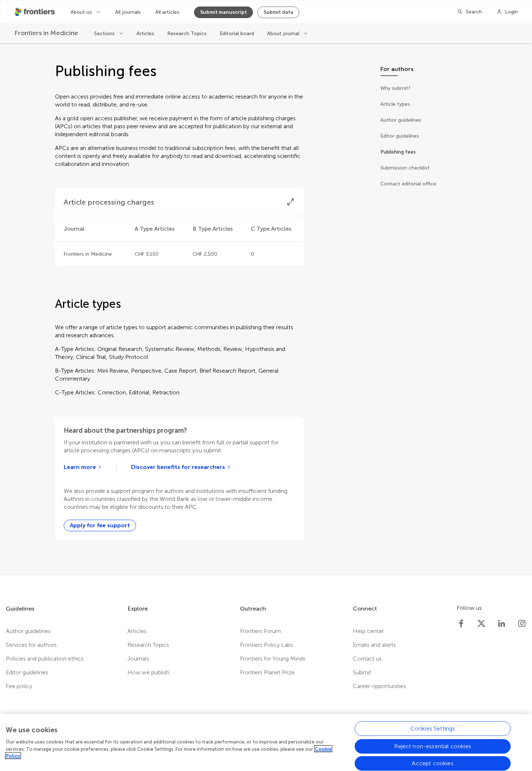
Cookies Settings (432, 728)
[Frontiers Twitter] (481, 623)
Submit (362, 672)
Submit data (278, 12)
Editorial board (237, 33)
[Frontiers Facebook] (461, 623)
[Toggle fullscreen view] (290, 202)
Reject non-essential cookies (432, 745)
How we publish (148, 672)
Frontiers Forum (260, 631)
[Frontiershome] (35, 12)
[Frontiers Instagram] (522, 623)
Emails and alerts (374, 644)
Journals (138, 658)
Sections (105, 33)
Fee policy (19, 686)
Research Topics (187, 33)
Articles (145, 33)
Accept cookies (432, 763)
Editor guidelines (27, 672)
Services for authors (31, 644)
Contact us (367, 658)
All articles (167, 12)
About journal (284, 33)
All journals (128, 12)
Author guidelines (28, 631)
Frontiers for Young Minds (272, 658)
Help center (368, 631)
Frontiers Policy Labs (266, 644)
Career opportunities (379, 686)
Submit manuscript (223, 12)
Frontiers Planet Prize (267, 672)
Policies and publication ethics (45, 658)
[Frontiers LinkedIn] (501, 623)
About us (82, 12)
